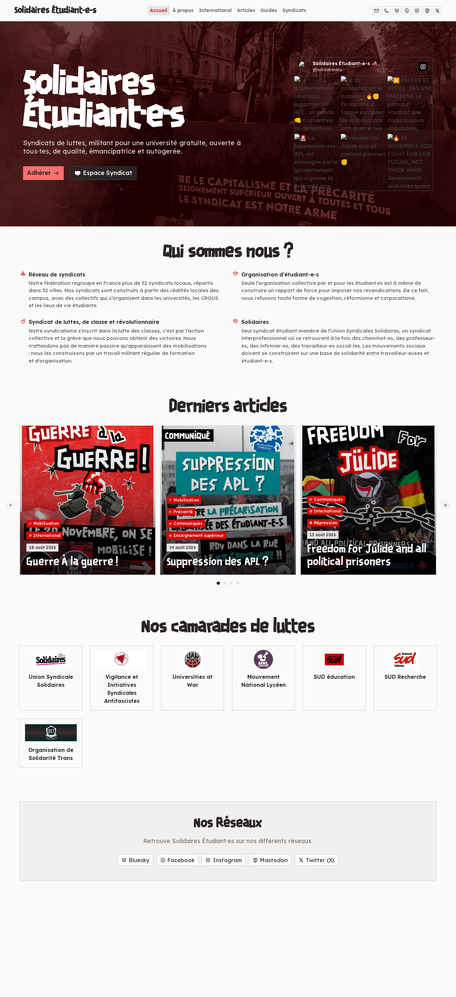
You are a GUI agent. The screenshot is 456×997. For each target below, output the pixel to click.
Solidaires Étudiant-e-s (55, 10)
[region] (228, 505)
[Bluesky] (397, 10)
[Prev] (11, 505)
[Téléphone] (386, 10)
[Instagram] (417, 10)
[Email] (376, 10)
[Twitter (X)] (437, 10)
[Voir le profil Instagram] (423, 66)
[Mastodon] (427, 10)
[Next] (445, 505)
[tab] (218, 583)
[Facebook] (407, 10)
